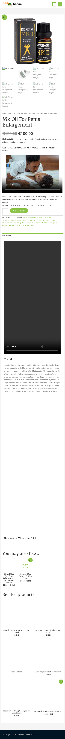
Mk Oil (8, 359)
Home (4, 114)
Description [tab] (6, 235)
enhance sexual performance (24, 220)
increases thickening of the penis (18, 223)
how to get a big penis (41, 220)
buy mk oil (9, 220)
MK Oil (46, 223)
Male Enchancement (28, 114)
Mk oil (22, 538)
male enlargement (36, 223)
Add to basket (19, 211)
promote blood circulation (25, 225)
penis (51, 223)
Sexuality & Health (14, 114)
